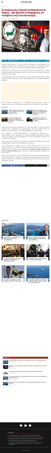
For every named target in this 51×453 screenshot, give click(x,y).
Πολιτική (18, 18)
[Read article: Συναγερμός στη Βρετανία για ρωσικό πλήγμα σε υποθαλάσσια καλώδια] (5, 373)
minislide (6, 6)
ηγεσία (44, 151)
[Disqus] (25, 304)
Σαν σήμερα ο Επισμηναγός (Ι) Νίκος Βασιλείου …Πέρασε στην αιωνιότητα (13, 280)
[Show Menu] (2, 2)
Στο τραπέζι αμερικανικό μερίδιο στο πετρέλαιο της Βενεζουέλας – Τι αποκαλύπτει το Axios (16, 119)
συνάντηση (12, 130)
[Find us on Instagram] (30, 425)
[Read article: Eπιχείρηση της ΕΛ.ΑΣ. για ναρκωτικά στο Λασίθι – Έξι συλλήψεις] (29, 119)
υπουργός (20, 104)
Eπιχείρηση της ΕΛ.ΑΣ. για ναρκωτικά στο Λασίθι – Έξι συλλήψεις (40, 119)
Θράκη (42, 64)
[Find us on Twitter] (25, 425)
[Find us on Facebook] (21, 425)
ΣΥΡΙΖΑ (47, 70)
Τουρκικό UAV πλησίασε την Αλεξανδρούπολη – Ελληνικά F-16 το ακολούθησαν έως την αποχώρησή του (25, 444)
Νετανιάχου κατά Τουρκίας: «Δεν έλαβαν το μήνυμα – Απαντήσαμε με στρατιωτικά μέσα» (25, 438)
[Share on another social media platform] (48, 61)
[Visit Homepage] (26, 2)
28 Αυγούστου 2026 (12, 114)
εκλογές (28, 66)
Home (3, 6)
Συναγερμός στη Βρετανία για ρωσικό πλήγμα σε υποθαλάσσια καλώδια (25, 371)
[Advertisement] (26, 56)
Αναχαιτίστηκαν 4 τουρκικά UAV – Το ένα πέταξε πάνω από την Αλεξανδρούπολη (16, 111)
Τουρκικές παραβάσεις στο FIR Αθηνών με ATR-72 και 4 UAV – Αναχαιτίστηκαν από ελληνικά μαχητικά (37, 281)
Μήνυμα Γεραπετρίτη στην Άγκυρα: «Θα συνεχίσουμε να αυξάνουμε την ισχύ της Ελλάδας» (40, 112)
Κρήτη (18, 157)
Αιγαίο (3, 159)
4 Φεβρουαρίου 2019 (6, 18)
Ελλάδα (24, 155)
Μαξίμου (29, 130)
